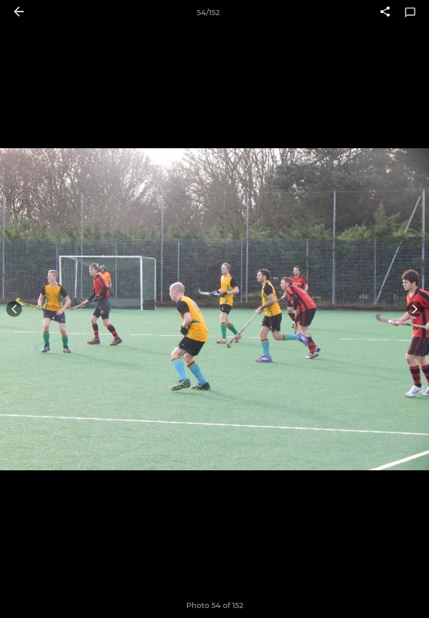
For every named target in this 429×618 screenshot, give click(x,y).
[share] (385, 12)
